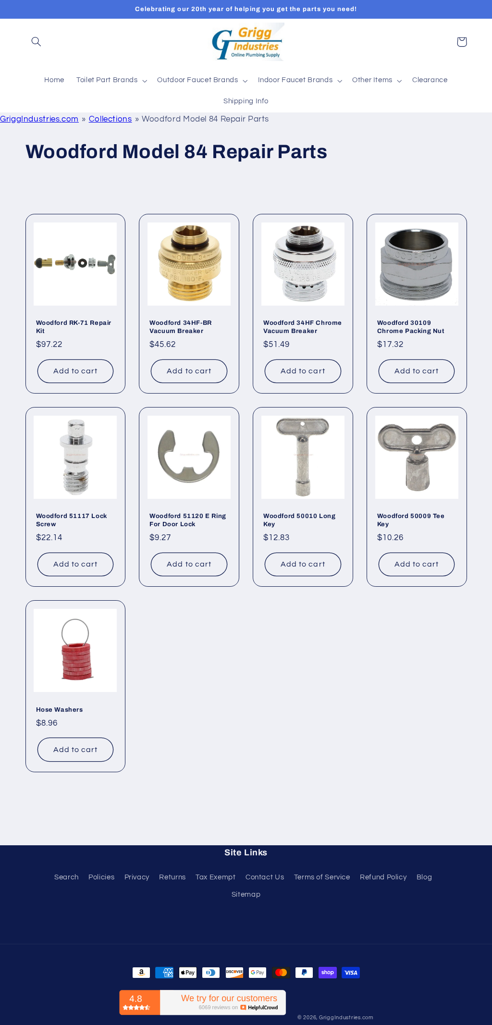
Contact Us (265, 877)
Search (66, 877)
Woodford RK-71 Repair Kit (74, 327)
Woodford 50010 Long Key (299, 520)
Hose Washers (59, 709)
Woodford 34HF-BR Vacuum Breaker (180, 327)
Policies (101, 877)
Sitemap (246, 894)
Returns (172, 877)
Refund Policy (383, 877)
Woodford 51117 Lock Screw (71, 520)
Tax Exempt (215, 877)
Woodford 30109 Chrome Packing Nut (410, 327)
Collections (110, 119)
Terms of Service (322, 877)
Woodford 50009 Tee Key (411, 520)
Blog (424, 877)
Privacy (136, 877)
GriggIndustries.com (39, 119)
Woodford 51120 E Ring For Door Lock (187, 520)
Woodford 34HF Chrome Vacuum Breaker (302, 327)
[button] (36, 42)
